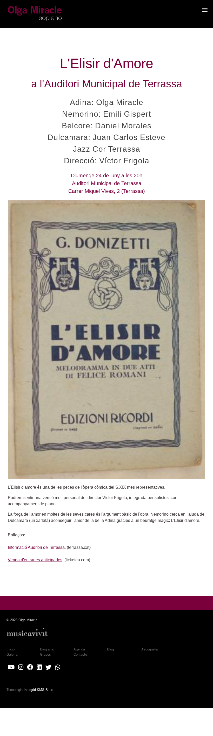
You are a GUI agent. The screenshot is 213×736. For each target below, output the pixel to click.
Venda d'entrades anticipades (35, 560)
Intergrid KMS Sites (38, 690)
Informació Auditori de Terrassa (36, 547)
